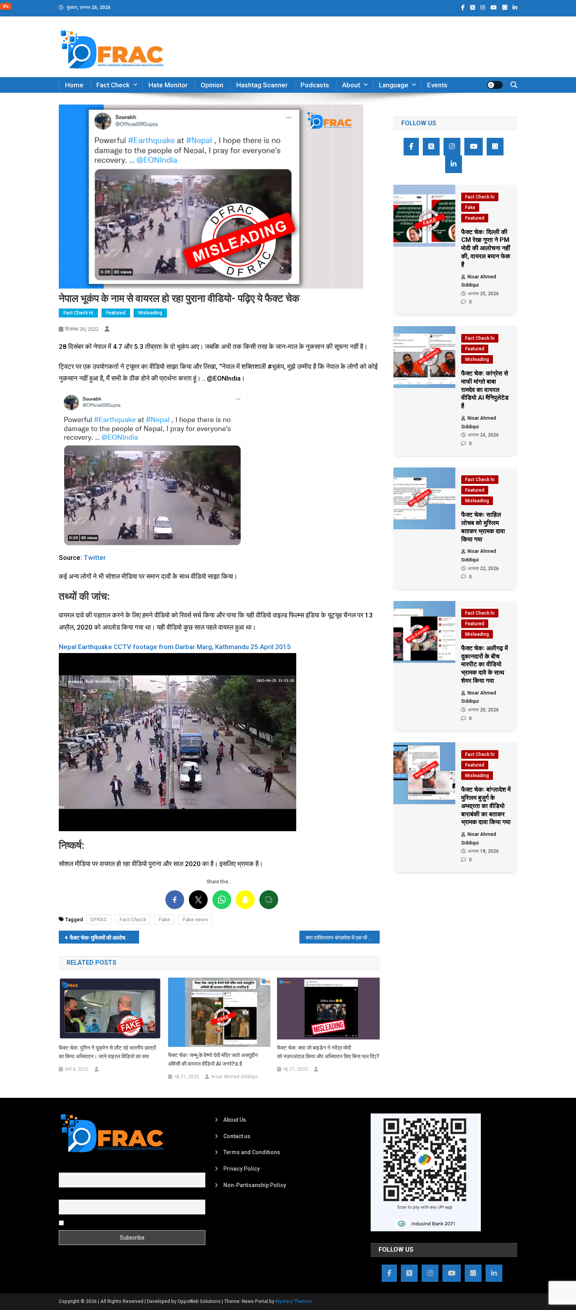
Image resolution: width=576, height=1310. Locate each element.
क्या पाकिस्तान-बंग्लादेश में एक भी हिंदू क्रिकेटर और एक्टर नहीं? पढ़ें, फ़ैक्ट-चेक (343, 938)
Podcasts (315, 85)
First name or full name (87, 1168)
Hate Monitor (168, 85)
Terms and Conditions (251, 1152)
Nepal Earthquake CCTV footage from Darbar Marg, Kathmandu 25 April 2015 (175, 647)
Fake (164, 919)
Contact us (236, 1136)
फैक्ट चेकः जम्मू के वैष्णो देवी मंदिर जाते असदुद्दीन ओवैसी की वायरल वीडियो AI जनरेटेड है (213, 1059)
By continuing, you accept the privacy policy (120, 1222)
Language (393, 85)
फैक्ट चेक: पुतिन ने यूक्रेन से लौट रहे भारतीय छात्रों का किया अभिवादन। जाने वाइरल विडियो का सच (107, 1052)
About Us (234, 1120)
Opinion (212, 85)
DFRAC (99, 919)
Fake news (195, 919)
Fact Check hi (78, 313)
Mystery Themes (293, 1301)
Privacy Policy (241, 1169)
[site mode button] (495, 85)
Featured (115, 313)
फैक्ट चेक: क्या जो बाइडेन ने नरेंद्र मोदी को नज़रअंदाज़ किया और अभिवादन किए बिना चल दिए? (328, 1052)
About (351, 85)
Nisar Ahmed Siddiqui (234, 1076)
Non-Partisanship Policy (254, 1185)
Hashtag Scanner (262, 85)
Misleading (150, 313)
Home (74, 85)
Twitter (94, 557)
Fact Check (113, 85)
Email (65, 1195)
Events (437, 85)
